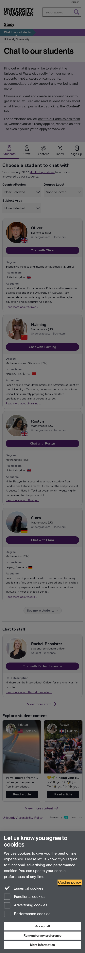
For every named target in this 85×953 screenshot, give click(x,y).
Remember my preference (42, 935)
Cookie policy (69, 882)
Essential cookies (28, 888)
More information (42, 945)
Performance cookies (31, 914)
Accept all (42, 926)
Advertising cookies (30, 905)
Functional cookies (29, 896)
